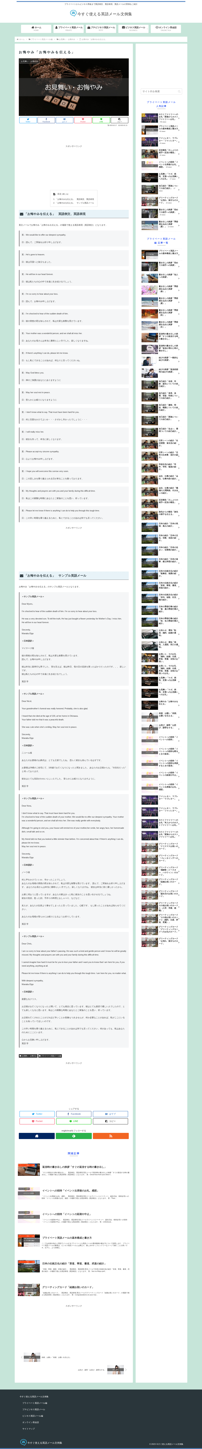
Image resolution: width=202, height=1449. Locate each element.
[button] (179, 91)
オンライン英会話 (30, 1422)
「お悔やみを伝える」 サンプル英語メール (75, 203)
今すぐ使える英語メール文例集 (34, 1396)
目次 (59, 194)
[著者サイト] (37, 1136)
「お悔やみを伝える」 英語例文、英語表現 (75, 199)
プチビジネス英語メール (33, 1409)
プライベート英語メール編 (51, 1056)
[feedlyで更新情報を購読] (74, 1136)
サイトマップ (28, 1429)
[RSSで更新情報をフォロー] (111, 1136)
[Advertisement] (74, 134)
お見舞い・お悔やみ (29, 1056)
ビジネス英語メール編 (32, 1416)
